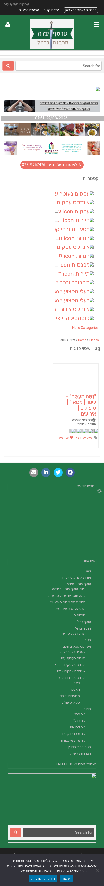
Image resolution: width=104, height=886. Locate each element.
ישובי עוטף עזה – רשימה (68, 589)
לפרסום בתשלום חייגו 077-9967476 (50, 165)
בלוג (88, 640)
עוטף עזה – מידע (79, 584)
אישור (66, 878)
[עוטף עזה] (52, 47)
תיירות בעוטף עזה (73, 658)
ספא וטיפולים (71, 702)
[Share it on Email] (33, 472)
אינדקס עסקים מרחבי (70, 665)
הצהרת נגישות (29, 10)
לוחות (87, 709)
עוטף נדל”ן (83, 622)
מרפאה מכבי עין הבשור (69, 609)
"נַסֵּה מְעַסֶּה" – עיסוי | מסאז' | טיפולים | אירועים (80, 405)
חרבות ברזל (83, 628)
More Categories (85, 328)
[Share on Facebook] (70, 472)
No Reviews (84, 437)
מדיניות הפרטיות (43, 878)
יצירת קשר (51, 10)
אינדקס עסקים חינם (77, 646)
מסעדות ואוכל (70, 696)
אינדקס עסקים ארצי (71, 671)
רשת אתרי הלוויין (79, 747)
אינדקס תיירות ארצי (71, 678)
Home (82, 340)
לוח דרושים (77, 727)
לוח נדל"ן (79, 721)
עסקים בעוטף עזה (72, 651)
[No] (97, 870)
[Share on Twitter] (58, 472)
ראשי (87, 571)
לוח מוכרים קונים (73, 734)
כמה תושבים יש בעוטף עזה (66, 596)
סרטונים (79, 615)
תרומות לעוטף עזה (72, 633)
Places (94, 340)
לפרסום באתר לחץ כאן (80, 10)
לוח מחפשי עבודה (73, 740)
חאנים (75, 689)
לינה (77, 683)
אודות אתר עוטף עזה (76, 577)
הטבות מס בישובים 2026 (67, 602)
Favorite (63, 437)
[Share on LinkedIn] (45, 472)
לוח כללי (79, 714)
